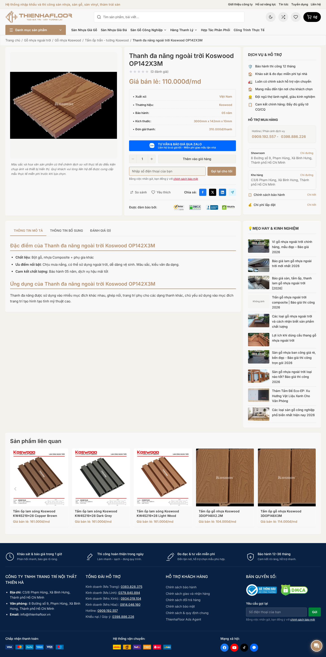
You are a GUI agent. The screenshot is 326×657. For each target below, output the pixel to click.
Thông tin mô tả (28, 230)
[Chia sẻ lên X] (212, 192)
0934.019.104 (131, 598)
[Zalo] (254, 648)
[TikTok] (244, 648)
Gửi (314, 612)
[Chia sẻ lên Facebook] (202, 192)
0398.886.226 (293, 136)
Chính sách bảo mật (180, 606)
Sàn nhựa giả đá (114, 30)
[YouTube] (234, 648)
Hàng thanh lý (181, 30)
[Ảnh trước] (15, 489)
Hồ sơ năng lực (265, 4)
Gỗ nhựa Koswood (68, 40)
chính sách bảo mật (185, 178)
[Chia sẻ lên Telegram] (232, 192)
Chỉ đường (306, 153)
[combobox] (172, 17)
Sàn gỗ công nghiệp (146, 30)
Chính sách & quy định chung (187, 613)
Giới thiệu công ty (240, 4)
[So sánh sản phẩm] (283, 17)
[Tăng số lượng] (151, 159)
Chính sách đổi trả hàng (183, 600)
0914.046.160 (130, 604)
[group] (123, 231)
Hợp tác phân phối (215, 30)
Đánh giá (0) (100, 230)
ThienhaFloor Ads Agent (183, 619)
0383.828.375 (131, 587)
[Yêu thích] (296, 17)
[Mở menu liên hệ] (316, 646)
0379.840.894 (129, 593)
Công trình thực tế (249, 30)
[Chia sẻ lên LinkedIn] (222, 192)
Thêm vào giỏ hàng (197, 159)
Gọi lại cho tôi (221, 171)
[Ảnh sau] (311, 489)
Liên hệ (316, 4)
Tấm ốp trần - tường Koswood (107, 40)
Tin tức (284, 4)
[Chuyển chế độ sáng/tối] (271, 17)
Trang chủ (12, 40)
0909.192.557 (264, 136)
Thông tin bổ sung (66, 230)
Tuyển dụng (299, 4)
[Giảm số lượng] (132, 159)
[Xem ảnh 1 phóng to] (63, 105)
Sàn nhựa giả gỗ (84, 30)
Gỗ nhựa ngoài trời (37, 40)
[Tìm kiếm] (99, 17)
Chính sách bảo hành (181, 587)
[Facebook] (224, 648)
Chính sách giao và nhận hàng (188, 593)
